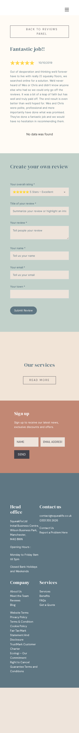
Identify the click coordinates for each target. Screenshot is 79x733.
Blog (13, 605)
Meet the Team (19, 596)
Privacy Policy (18, 617)
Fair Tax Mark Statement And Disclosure (19, 635)
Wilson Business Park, (23, 530)
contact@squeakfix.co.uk (56, 516)
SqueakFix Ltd (18, 521)
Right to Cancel (20, 662)
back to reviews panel (42, 32)
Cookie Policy (18, 626)
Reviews (15, 600)
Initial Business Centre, (24, 526)
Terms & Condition (21, 621)
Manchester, (18, 534)
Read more (39, 380)
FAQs (43, 600)
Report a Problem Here (54, 532)
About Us (16, 591)
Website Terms (19, 612)
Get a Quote (47, 605)
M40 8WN (16, 539)
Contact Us (47, 528)
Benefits (45, 596)
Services (45, 591)
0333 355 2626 (49, 520)
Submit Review (23, 310)
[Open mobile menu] (67, 9)
